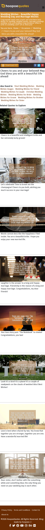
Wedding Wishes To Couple (12, 92)
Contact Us (36, 510)
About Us (4, 515)
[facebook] (10, 525)
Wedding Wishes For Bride (19, 95)
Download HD (11, 65)
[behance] (30, 525)
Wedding (37, 28)
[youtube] (22, 525)
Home (15, 28)
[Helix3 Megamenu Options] (43, 7)
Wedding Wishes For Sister (12, 100)
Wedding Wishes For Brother (30, 97)
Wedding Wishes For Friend (27, 89)
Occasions (25, 28)
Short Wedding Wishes (24, 86)
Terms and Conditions (22, 510)
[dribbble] (26, 525)
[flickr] (34, 525)
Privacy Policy (6, 510)
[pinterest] (17, 525)
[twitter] (13, 525)
